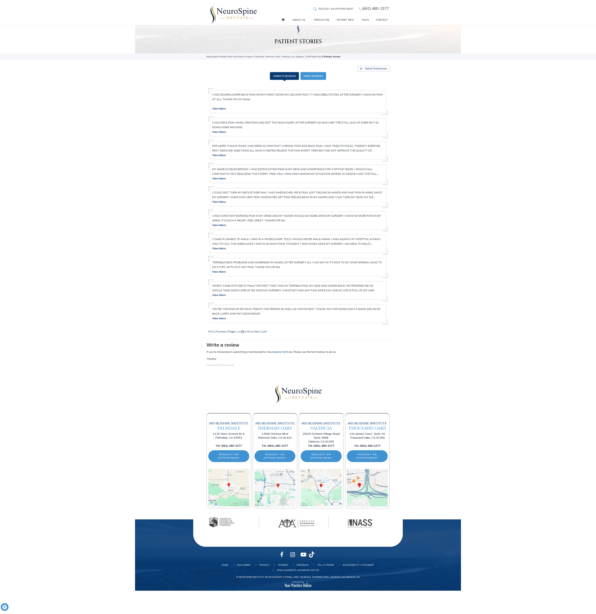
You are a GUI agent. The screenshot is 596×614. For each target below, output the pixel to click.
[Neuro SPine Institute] (233, 13)
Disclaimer (244, 565)
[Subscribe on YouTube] (303, 554)
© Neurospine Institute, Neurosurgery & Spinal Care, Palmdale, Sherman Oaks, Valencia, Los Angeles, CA (298, 577)
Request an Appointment (229, 456)
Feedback (303, 565)
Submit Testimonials (376, 68)
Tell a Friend (325, 565)
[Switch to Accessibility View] (5, 607)
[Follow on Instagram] (292, 554)
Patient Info (316, 56)
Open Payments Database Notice (298, 570)
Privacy (264, 565)
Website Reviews (284, 76)
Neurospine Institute (279, 351)
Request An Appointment (336, 8)
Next (257, 331)
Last (264, 331)
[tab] (284, 76)
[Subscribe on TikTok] (314, 554)
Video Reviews (313, 76)
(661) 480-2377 (375, 8)
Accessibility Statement (359, 565)
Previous (221, 331)
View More (219, 108)
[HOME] (283, 19)
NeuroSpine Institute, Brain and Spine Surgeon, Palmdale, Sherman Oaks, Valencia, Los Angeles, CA (257, 56)
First (211, 331)
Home (225, 565)
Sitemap (283, 565)
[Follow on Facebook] (281, 554)
